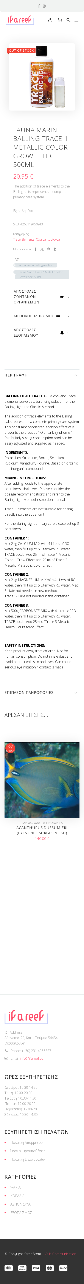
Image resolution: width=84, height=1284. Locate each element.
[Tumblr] (55, 249)
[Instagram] (44, 6)
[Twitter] (42, 249)
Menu (76, 20)
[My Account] (49, 20)
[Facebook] (35, 249)
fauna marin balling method (36, 265)
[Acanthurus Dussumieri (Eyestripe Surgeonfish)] (42, 780)
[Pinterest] (48, 249)
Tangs (26, 823)
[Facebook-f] (39, 6)
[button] (68, 20)
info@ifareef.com (33, 1058)
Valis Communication (60, 1253)
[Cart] (59, 20)
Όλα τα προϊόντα (48, 239)
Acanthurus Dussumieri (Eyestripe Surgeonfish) (42, 830)
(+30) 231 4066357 (36, 1050)
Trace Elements (23, 239)
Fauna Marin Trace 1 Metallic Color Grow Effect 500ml (40, 274)
